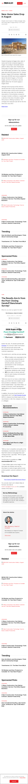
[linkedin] (11, 34)
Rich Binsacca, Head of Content (14, 313)
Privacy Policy (22, 777)
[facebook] (9, 34)
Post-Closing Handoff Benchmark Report (15, 479)
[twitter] (14, 34)
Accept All (14, 781)
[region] (14, 779)
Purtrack (4, 345)
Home (3, 294)
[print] (25, 34)
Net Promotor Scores (20, 395)
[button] (3, 3)
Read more (5, 106)
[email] (18, 34)
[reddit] (16, 34)
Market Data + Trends (7, 10)
